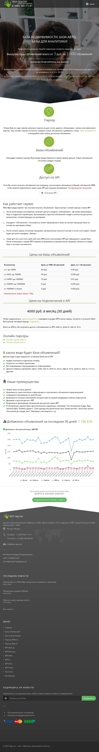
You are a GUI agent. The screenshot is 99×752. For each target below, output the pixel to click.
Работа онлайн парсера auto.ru (16, 600)
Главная (8, 627)
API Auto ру (10, 647)
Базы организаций (12, 635)
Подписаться (88, 698)
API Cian (8, 663)
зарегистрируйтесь (30, 318)
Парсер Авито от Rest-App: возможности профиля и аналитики (29, 582)
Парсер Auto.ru (11, 643)
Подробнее (34, 321)
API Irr (7, 659)
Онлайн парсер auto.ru (16, 342)
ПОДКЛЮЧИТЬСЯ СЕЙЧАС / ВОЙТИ (49, 500)
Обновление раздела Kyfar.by (15, 591)
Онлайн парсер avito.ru (16, 339)
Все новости (8, 609)
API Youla (9, 667)
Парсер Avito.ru (11, 639)
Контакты (9, 671)
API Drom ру (10, 651)
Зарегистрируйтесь (88, 130)
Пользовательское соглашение (21, 712)
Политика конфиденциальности (21, 715)
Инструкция (10, 675)
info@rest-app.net (14, 544)
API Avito (8, 655)
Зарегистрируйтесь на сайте (49, 62)
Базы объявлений (12, 631)
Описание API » (51, 192)
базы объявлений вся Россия (38, 746)
